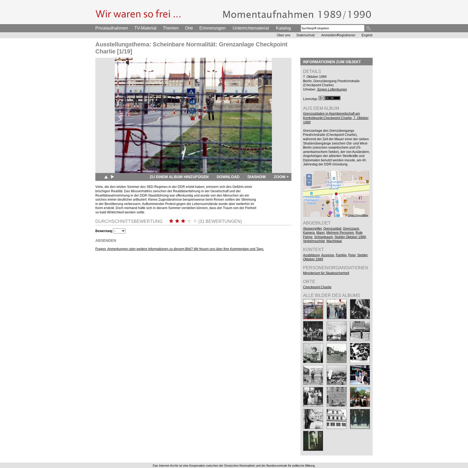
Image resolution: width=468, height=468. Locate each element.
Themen (171, 28)
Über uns (283, 35)
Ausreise (327, 255)
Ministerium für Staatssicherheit (326, 273)
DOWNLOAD (228, 177)
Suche (369, 28)
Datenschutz (306, 35)
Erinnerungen (212, 28)
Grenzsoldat (332, 228)
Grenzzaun (351, 228)
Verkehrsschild (314, 241)
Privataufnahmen (111, 28)
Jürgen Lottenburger (332, 89)
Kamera (309, 233)
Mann (320, 233)
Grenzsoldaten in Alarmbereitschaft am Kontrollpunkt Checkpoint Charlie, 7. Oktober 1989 (336, 118)
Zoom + (281, 177)
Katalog (283, 28)
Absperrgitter (312, 228)
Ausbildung (311, 255)
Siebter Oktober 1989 (350, 237)
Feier (352, 255)
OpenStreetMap (358, 215)
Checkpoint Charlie (317, 287)
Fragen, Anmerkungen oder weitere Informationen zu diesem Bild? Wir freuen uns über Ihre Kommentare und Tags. (179, 249)
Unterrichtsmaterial (251, 28)
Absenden (105, 240)
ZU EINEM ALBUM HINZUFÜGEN (179, 177)
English (367, 35)
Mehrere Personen (340, 233)
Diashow (257, 177)
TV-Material (145, 28)
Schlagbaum (323, 237)
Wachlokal (334, 241)
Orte (189, 28)
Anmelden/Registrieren (338, 35)
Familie (341, 255)
